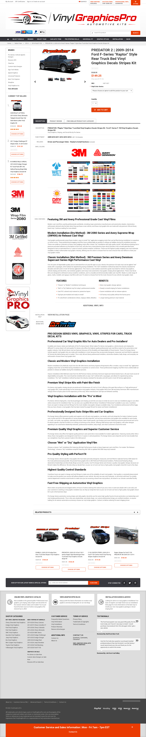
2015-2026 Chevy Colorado (35, 627)
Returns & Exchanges (58, 629)
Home (9, 43)
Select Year (41, 39)
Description (40, 121)
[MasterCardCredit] (127, 708)
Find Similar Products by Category (80, 121)
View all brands (13, 89)
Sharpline (11, 82)
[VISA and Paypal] (98, 708)
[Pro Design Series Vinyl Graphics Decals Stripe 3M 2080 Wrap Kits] (62, 324)
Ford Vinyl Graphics (12, 627)
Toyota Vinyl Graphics (12, 645)
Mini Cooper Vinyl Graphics (14, 642)
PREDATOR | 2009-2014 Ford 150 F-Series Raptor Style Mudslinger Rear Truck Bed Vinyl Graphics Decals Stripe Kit (73, 555)
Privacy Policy (77, 619)
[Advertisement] (18, 371)
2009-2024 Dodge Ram (34, 640)
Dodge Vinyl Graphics (12, 625)
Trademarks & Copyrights (81, 622)
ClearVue (11, 63)
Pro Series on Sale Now (34, 654)
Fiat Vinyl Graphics (11, 630)
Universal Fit (88, 39)
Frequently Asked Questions (60, 619)
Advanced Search (36, 702)
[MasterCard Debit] (136, 708)
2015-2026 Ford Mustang (35, 645)
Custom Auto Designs (15, 66)
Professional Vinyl (122, 2)
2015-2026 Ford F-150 (34, 647)
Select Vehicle (18, 39)
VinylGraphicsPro (16, 708)
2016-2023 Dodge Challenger (36, 635)
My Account (9, 1)
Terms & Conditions (79, 624)
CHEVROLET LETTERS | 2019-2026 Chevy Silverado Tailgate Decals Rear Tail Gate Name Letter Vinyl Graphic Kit (18, 118)
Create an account (39, 1)
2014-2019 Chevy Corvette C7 (36, 625)
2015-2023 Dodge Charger (35, 637)
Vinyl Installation (56, 624)
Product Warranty (56, 627)
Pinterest (135, 583)
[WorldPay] (106, 708)
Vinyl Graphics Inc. (14, 85)
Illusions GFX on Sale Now (35, 662)
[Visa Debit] (120, 708)
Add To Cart (102, 110)
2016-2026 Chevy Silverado (35, 630)
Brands (30, 39)
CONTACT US (78, 635)
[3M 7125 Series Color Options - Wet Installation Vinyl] (57, 169)
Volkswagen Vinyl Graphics (14, 647)
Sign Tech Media (13, 69)
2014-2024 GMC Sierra (34, 632)
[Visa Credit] (114, 708)
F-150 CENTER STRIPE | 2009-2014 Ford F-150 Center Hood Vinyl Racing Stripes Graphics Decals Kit (99, 554)
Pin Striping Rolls (72, 39)
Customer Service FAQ (21, 702)
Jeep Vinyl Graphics (12, 637)
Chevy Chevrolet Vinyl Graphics (15, 622)
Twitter (130, 583)
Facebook (124, 583)
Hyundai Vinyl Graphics (13, 635)
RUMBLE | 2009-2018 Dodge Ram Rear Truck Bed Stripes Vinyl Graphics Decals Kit (47, 554)
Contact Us (54, 638)
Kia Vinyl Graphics (11, 640)
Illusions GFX (12, 60)
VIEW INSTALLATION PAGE (58, 315)
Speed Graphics (13, 73)
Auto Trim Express (14, 79)
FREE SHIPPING (95, 2)
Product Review (56, 121)
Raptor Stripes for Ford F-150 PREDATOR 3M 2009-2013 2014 (124, 553)
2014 (26, 43)
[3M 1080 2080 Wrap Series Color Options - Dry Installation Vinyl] (57, 196)
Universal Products (14, 76)
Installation (118, 39)
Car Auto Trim (55, 39)
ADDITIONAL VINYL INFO (93, 305)
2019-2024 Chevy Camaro (35, 622)
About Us (54, 640)
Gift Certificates (20, 1)
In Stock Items (107, 2)
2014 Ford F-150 (37, 43)
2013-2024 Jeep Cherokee (35, 642)
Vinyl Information (56, 622)
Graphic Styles (103, 39)
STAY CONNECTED (114, 583)
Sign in (29, 1)
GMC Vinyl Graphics (12, 632)
